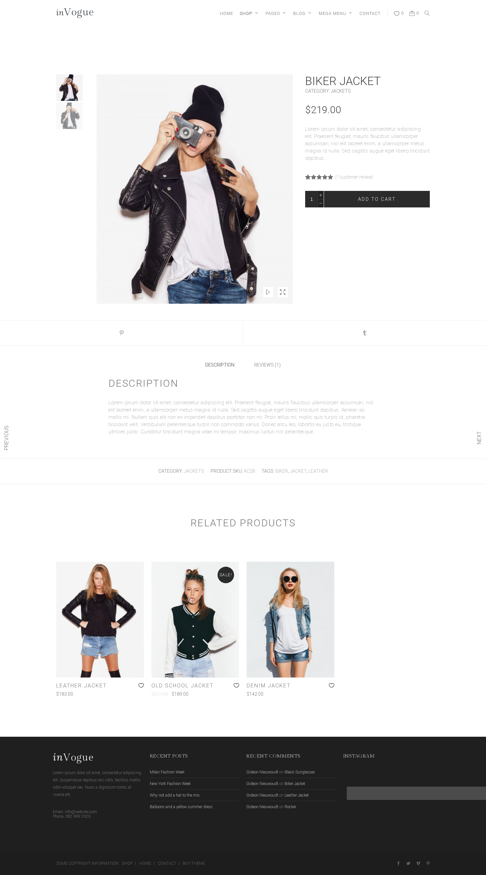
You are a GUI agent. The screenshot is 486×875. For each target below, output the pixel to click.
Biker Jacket (295, 783)
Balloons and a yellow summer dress (181, 807)
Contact (167, 863)
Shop (127, 863)
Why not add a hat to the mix (175, 795)
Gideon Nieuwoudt (262, 772)
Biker (281, 471)
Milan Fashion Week (167, 772)
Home (145, 863)
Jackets (341, 91)
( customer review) (354, 177)
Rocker (290, 807)
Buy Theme (194, 863)
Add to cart (377, 199)
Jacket (298, 471)
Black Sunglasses (300, 772)
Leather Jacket (297, 795)
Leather (318, 471)
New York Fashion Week (170, 783)
